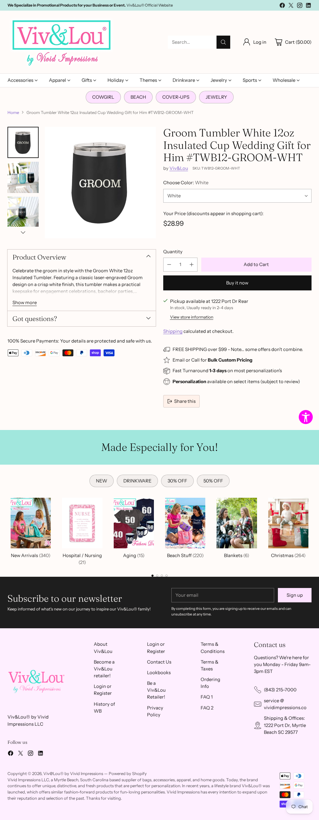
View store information (191, 316)
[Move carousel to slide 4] (166, 576)
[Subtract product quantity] (169, 264)
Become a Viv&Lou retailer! (104, 669)
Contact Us (159, 662)
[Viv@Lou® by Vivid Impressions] (62, 42)
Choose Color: (185, 182)
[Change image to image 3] (23, 212)
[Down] (23, 232)
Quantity (173, 251)
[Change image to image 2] (23, 177)
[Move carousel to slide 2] (157, 576)
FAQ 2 (207, 708)
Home (13, 112)
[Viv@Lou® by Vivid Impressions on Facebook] (282, 6)
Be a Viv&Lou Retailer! (156, 690)
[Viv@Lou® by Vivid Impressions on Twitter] (291, 6)
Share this (185, 401)
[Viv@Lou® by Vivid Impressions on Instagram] (300, 6)
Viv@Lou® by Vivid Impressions (73, 773)
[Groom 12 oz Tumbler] (100, 182)
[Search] (223, 42)
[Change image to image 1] (23, 142)
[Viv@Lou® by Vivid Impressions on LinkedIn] (308, 6)
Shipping (173, 331)
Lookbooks (159, 672)
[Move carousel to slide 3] (162, 576)
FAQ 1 (207, 697)
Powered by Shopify (128, 773)
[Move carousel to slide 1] (152, 576)
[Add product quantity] (191, 264)
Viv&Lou (178, 168)
